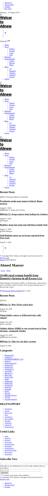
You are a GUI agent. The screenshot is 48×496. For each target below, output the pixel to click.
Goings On (8, 425)
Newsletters (8, 446)
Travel (7, 393)
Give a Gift (8, 442)
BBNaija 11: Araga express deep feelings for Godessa (24, 214)
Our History (8, 409)
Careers (7, 411)
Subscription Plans (10, 450)
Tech (7, 391)
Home (7, 153)
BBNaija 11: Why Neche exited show (16, 304)
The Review (8, 417)
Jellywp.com (4, 258)
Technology (8, 454)
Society (12, 185)
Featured (12, 179)
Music (11, 173)
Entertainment (10, 167)
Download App (9, 444)
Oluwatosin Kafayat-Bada (11, 291)
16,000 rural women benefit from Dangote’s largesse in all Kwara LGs (21, 277)
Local (11, 161)
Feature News (10, 363)
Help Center (8, 413)
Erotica (8, 361)
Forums (7, 487)
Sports (7, 187)
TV (10, 177)
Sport (8, 387)
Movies (12, 171)
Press (6, 415)
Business (8, 165)
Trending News (11, 395)
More (7, 175)
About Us (8, 438)
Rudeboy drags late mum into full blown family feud (23, 225)
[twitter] (5, 33)
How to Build (9, 419)
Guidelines (8, 423)
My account (8, 452)
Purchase (7, 440)
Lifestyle (12, 183)
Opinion (12, 181)
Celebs (11, 169)
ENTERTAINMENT (14, 359)
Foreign (12, 159)
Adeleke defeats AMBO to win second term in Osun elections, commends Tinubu (23, 329)
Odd (10, 163)
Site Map (7, 421)
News (7, 155)
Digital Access (9, 427)
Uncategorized (11, 399)
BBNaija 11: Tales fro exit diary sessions (18, 341)
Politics (12, 157)
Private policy (10, 485)
